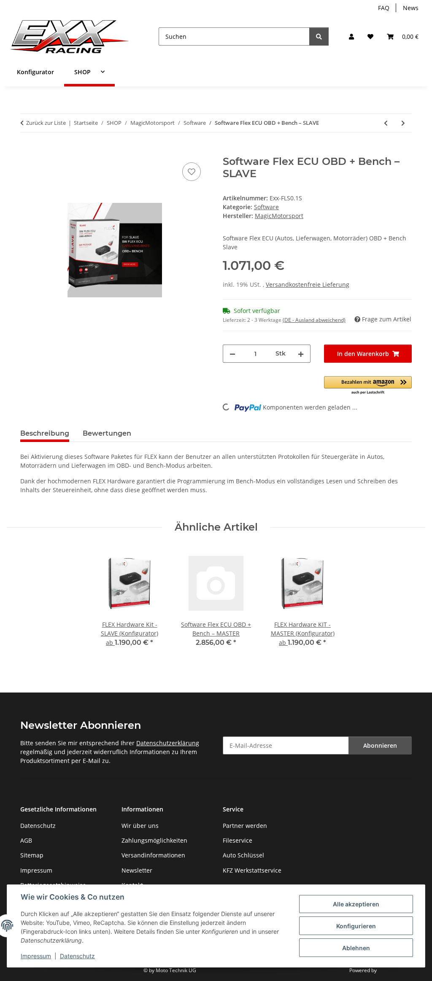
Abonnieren (380, 745)
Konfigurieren (356, 926)
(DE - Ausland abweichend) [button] (314, 319)
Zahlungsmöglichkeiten (154, 840)
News (410, 8)
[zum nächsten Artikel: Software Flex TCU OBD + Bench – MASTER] (403, 123)
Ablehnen (356, 947)
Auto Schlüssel (243, 855)
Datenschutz (77, 955)
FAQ (383, 8)
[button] (351, 36)
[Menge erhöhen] (301, 353)
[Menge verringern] (232, 353)
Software (266, 207)
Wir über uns (140, 826)
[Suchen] (319, 36)
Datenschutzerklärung (167, 743)
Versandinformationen (153, 855)
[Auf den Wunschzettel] (191, 171)
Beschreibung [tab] (44, 433)
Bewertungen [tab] (107, 433)
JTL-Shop (388, 970)
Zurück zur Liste (46, 123)
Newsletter (137, 870)
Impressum (36, 955)
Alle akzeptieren (356, 904)
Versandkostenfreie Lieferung (307, 284)
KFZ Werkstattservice (252, 870)
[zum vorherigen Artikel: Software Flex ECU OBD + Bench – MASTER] (385, 123)
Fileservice (237, 840)
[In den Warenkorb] (27, 151)
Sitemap (31, 855)
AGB (26, 840)
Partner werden (245, 826)
